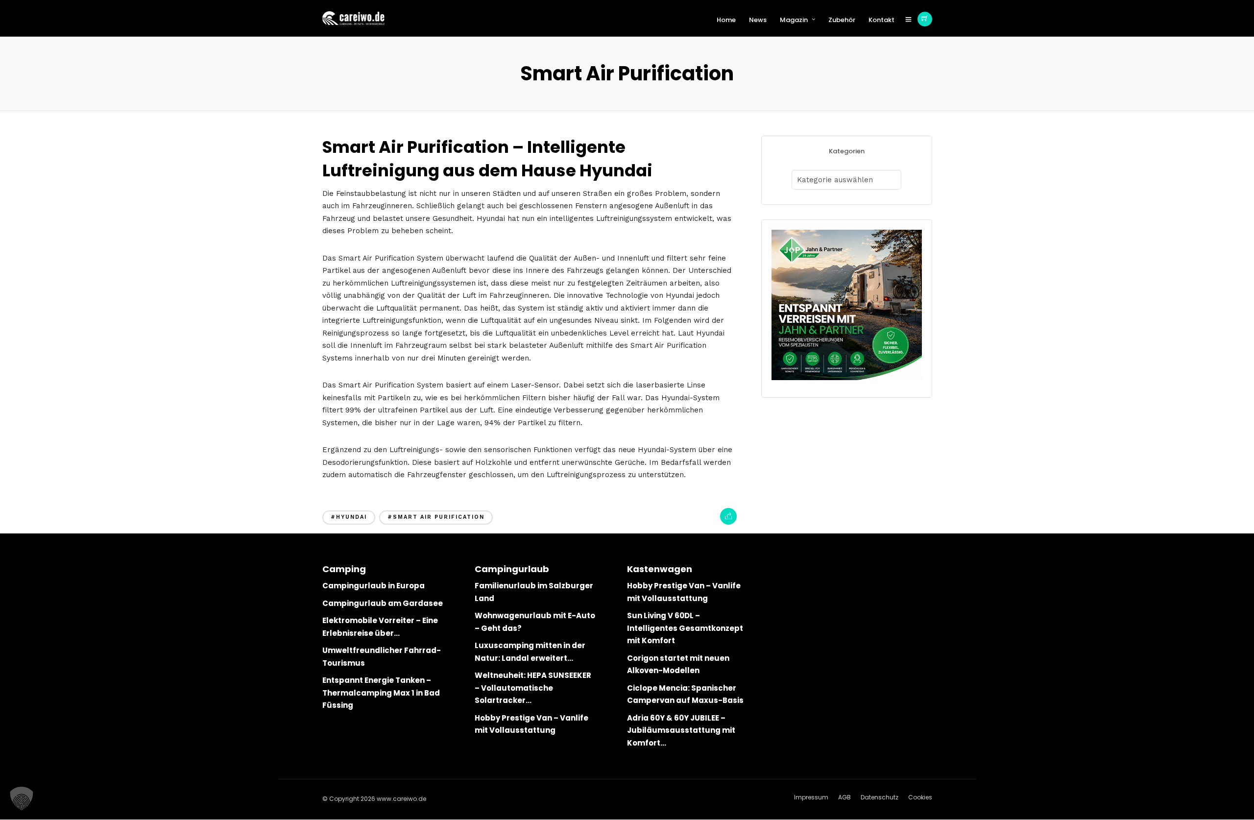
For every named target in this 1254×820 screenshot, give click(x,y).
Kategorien (847, 151)
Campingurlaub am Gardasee (382, 603)
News (758, 19)
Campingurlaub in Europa (373, 585)
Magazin (794, 19)
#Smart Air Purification (435, 517)
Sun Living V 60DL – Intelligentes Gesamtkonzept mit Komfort (685, 628)
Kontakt (881, 19)
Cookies (920, 797)
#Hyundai (349, 517)
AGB (844, 797)
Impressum (811, 797)
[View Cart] (924, 19)
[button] (21, 798)
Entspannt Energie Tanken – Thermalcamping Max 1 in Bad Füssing (381, 692)
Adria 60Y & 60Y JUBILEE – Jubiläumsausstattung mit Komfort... (681, 730)
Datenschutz (879, 797)
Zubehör (841, 19)
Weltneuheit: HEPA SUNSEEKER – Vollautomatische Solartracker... (533, 687)
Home (726, 19)
